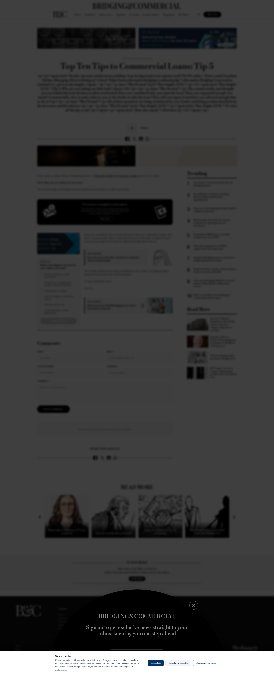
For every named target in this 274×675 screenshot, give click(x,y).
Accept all (156, 663)
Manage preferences (206, 663)
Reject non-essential (178, 663)
